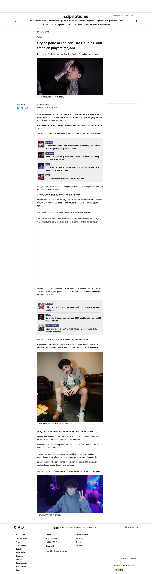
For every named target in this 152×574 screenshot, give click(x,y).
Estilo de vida (72, 21)
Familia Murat (66, 25)
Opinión (63, 21)
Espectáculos (112, 21)
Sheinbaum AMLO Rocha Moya (97, 25)
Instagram (79, 545)
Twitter (78, 542)
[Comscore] (131, 527)
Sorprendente (101, 21)
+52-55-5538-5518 (52, 538)
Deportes (82, 21)
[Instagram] (22, 527)
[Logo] (76, 17)
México (44, 21)
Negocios (90, 21)
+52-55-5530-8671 (52, 542)
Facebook (79, 538)
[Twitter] (22, 108)
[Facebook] (18, 108)
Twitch (39, 37)
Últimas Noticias (35, 21)
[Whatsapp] (26, 108)
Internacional (54, 21)
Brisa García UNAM (50, 25)
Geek (121, 21)
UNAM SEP (78, 25)
